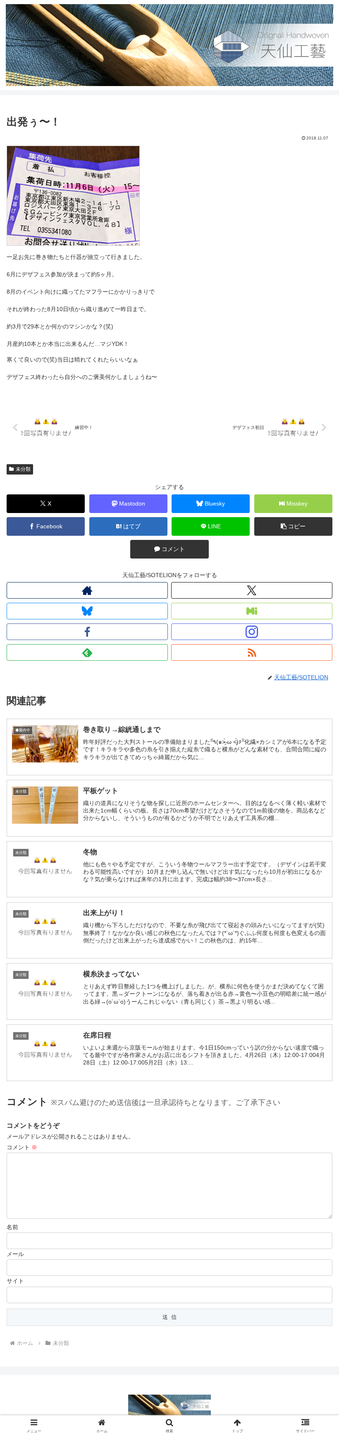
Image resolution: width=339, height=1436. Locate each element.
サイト (15, 1281)
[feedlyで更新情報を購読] (87, 652)
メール (15, 1254)
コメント (22, 1147)
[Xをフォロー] (251, 590)
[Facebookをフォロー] (87, 631)
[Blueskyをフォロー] (87, 611)
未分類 (23, 469)
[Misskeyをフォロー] (251, 611)
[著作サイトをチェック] (87, 590)
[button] (293, 526)
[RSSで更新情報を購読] (251, 652)
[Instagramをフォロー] (251, 631)
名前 (12, 1227)
